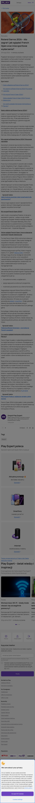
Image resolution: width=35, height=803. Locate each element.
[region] (17, 781)
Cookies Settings (17, 799)
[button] (3, 763)
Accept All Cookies (17, 794)
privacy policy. (28, 788)
